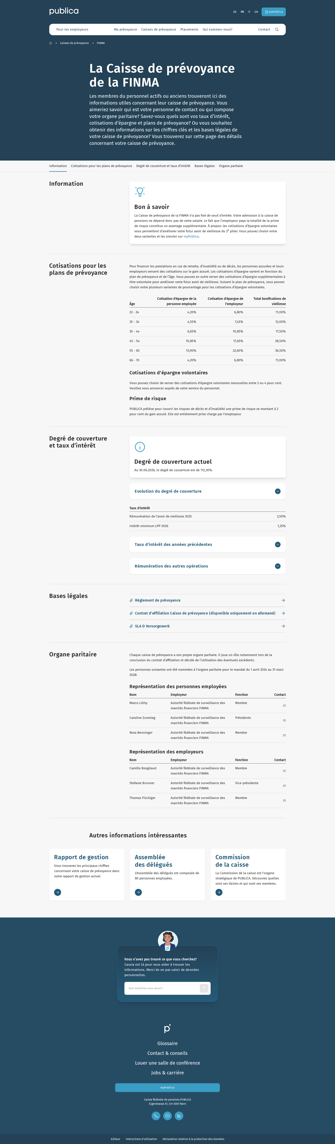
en (256, 11)
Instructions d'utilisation (141, 1139)
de (235, 11)
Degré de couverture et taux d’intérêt (163, 166)
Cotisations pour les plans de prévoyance (101, 166)
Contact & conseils (167, 1053)
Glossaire (167, 1043)
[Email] (284, 705)
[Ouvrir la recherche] (276, 29)
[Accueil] (50, 43)
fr (242, 11)
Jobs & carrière (167, 1073)
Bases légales (205, 166)
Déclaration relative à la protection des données (193, 1139)
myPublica (191, 236)
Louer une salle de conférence (167, 1063)
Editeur (115, 1139)
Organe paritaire (231, 166)
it (249, 11)
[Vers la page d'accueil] (64, 11)
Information (58, 166)
